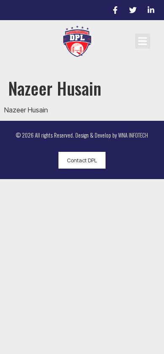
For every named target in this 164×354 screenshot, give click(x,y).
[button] (142, 41)
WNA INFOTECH (133, 135)
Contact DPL (82, 160)
